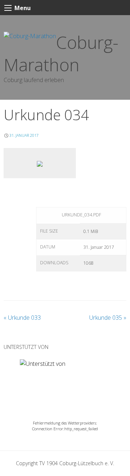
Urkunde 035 (107, 318)
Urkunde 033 (22, 318)
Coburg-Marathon (61, 53)
